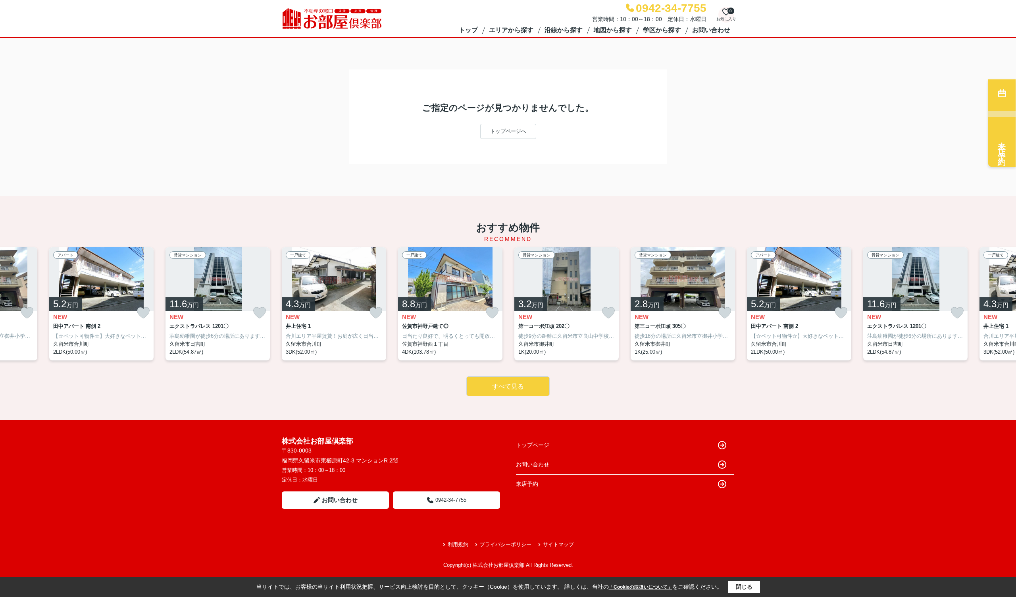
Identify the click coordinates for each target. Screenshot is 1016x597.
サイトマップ (558, 544)
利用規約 (458, 544)
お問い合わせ (711, 30)
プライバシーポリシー (505, 544)
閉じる (744, 587)
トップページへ (508, 131)
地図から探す (613, 30)
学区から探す (662, 30)
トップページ (532, 445)
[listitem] (334, 304)
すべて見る (508, 386)
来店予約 (527, 484)
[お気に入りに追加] (27, 313)
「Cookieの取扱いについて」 (640, 587)
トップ (468, 30)
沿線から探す (564, 30)
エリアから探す (511, 30)
